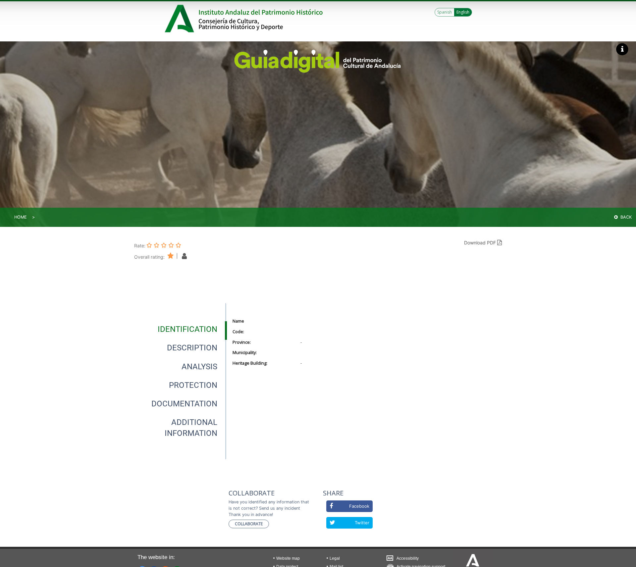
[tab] (187, 329)
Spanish (444, 12)
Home (20, 217)
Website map (288, 558)
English (462, 12)
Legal (335, 558)
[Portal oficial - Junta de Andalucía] (180, 18)
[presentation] (180, 329)
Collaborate (249, 524)
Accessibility (408, 558)
